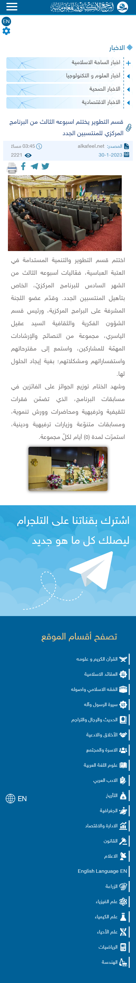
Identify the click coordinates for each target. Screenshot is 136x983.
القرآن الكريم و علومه (97, 659)
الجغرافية (109, 811)
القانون (111, 841)
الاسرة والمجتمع (102, 750)
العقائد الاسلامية (101, 675)
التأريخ (112, 796)
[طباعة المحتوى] (12, 168)
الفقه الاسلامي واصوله (94, 690)
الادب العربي (105, 781)
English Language (98, 872)
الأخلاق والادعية (102, 735)
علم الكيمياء (106, 917)
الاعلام (111, 857)
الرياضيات (108, 947)
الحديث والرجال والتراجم (94, 720)
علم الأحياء (107, 932)
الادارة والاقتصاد (101, 826)
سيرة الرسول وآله (101, 705)
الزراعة (112, 887)
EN (6, 22)
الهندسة (110, 963)
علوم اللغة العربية (101, 766)
